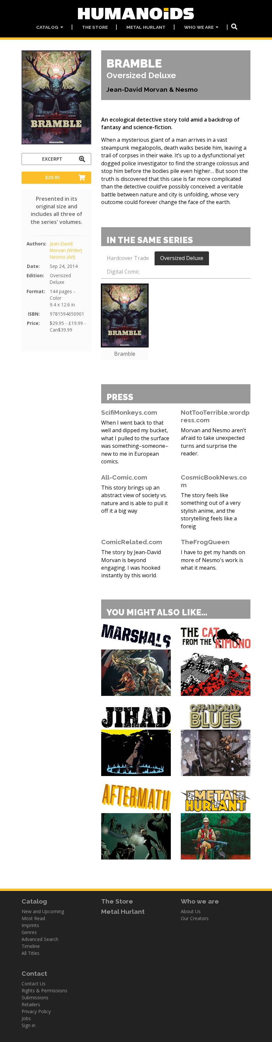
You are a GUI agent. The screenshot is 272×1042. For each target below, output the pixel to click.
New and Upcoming (43, 911)
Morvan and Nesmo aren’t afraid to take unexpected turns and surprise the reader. (213, 442)
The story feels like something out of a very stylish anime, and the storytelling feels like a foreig (210, 511)
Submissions (35, 997)
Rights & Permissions (44, 990)
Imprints (30, 925)
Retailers (31, 1004)
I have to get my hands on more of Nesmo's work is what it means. (213, 559)
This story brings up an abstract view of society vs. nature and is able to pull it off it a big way (134, 499)
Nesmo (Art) (62, 257)
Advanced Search (40, 939)
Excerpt (52, 159)
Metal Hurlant (146, 27)
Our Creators (195, 918)
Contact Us (33, 983)
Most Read (33, 918)
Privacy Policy (36, 1011)
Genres (29, 932)
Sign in (28, 1025)
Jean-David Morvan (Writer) (66, 246)
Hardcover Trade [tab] (128, 258)
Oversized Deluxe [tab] (181, 258)
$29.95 (52, 177)
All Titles (30, 953)
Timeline (31, 946)
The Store (95, 27)
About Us (191, 911)
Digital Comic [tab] (123, 271)
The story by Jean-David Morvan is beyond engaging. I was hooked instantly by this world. (131, 563)
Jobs (26, 1018)
